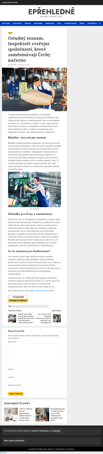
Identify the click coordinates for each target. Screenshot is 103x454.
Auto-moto (17, 23)
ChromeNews (59, 449)
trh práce (37, 306)
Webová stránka (14, 385)
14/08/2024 (21, 65)
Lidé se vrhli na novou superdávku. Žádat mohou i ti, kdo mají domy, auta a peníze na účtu (25, 415)
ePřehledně (51, 11)
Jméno (11, 369)
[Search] (99, 23)
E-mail (11, 377)
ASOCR (51, 290)
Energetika (49, 23)
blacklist (15, 306)
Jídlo (59, 23)
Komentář (12, 342)
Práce (82, 23)
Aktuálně (6, 23)
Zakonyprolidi (41, 290)
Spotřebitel (92, 23)
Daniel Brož (12, 65)
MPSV (32, 290)
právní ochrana (28, 306)
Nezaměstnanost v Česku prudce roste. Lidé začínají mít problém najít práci (58, 414)
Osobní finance (70, 23)
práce (21, 306)
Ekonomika (38, 23)
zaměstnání (44, 306)
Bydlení (28, 23)
